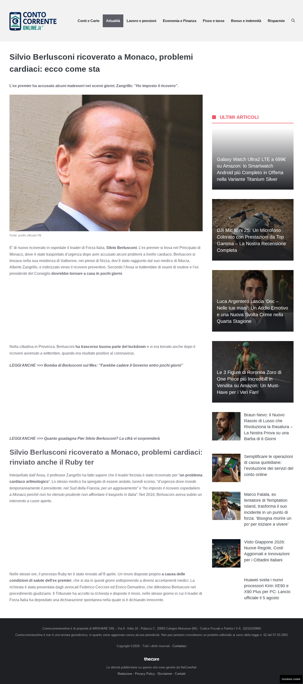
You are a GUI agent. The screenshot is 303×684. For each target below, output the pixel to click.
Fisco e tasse (213, 21)
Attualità (113, 21)
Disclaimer (165, 673)
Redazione (125, 673)
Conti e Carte (88, 21)
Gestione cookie (291, 679)
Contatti (180, 673)
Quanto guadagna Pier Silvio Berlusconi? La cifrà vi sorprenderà (102, 438)
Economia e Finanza (179, 21)
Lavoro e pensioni (141, 21)
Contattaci (180, 646)
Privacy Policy (145, 673)
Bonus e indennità (246, 21)
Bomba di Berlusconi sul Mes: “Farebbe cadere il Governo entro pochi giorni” (113, 365)
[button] (293, 20)
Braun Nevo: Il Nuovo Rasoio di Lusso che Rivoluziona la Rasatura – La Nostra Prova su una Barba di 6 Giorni (268, 427)
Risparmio (276, 21)
